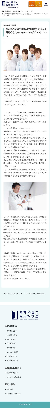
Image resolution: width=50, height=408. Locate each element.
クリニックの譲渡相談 (14, 377)
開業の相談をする (12, 360)
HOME (11, 11)
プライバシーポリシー (14, 394)
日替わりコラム (12, 356)
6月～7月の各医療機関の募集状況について (37, 293)
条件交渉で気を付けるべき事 (12, 293)
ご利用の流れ (11, 343)
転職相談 (31, 5)
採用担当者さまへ (12, 373)
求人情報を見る (12, 335)
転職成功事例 (11, 348)
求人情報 (38, 5)
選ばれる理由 (11, 339)
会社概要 (10, 389)
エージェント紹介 (12, 352)
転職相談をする (12, 331)
